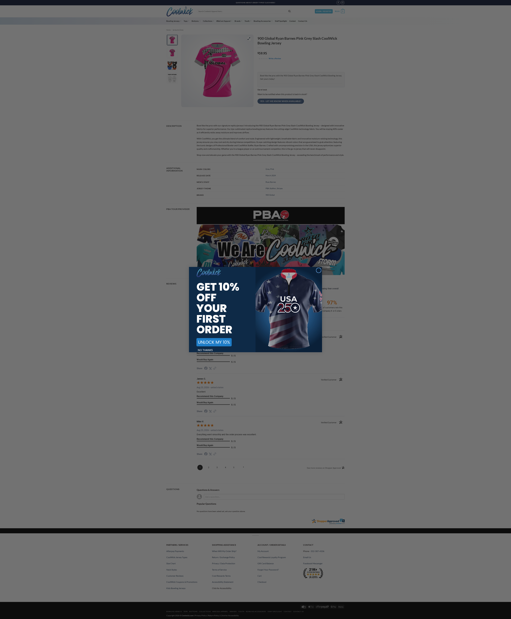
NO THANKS (205, 350)
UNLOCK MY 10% (214, 342)
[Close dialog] (318, 270)
